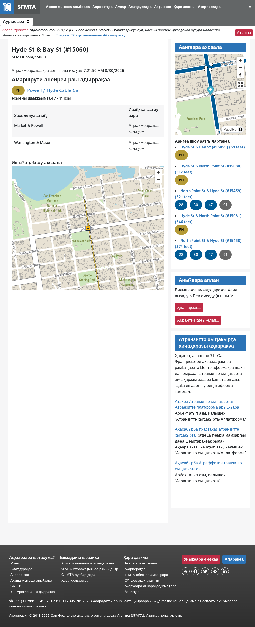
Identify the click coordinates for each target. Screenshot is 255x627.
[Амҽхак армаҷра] (240, 67)
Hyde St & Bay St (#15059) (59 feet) (212, 147)
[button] (16, 22)
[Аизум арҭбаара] (240, 60)
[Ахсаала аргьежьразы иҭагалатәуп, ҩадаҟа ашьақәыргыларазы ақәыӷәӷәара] (240, 74)
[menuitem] (68, 7)
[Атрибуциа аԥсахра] (241, 129)
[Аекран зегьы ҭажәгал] (240, 84)
